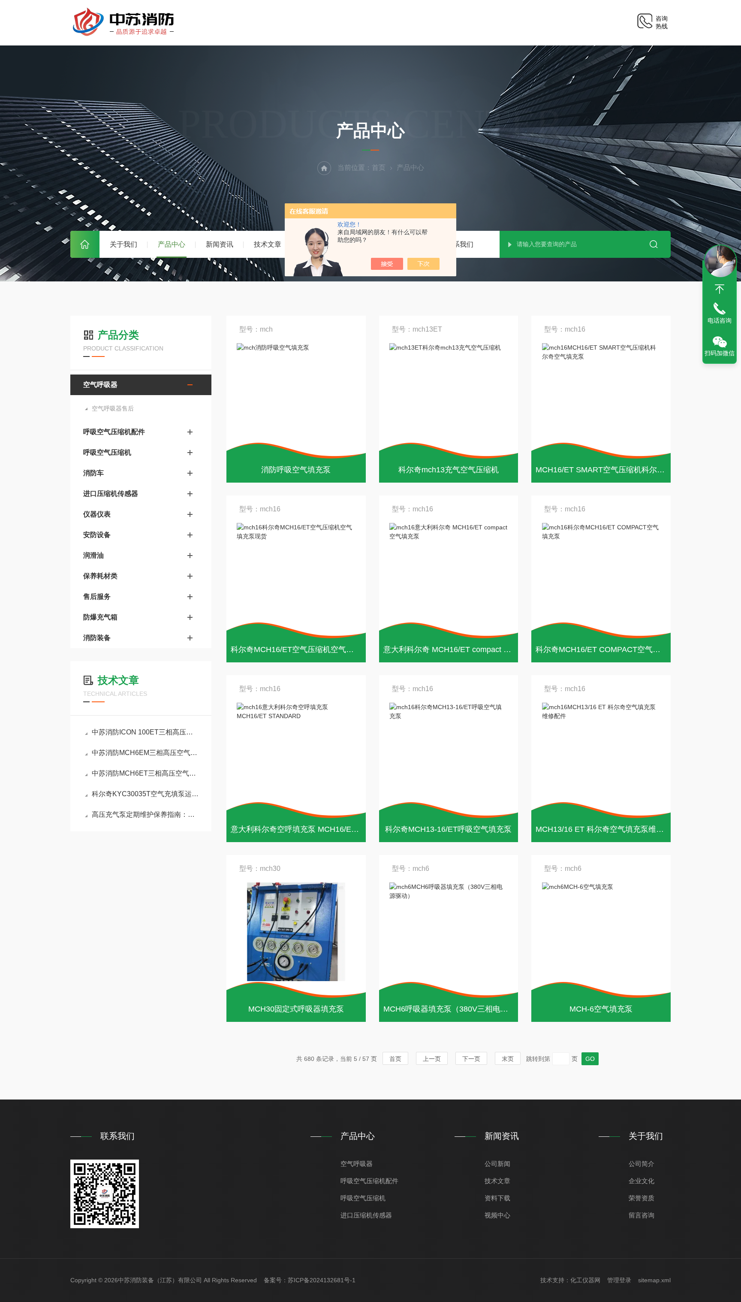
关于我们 (123, 244)
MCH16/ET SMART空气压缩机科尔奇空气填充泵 (619, 469)
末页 (508, 1058)
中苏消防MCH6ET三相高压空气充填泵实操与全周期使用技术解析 (145, 773)
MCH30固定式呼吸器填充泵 (296, 1009)
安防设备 (97, 534)
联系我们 (459, 244)
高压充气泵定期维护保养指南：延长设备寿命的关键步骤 (145, 814)
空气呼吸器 (100, 384)
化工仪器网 (585, 1280)
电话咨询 (720, 320)
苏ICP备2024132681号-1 (321, 1280)
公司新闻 (497, 1163)
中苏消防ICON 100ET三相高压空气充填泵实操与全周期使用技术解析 (145, 732)
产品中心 (171, 244)
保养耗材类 (100, 576)
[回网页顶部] (719, 289)
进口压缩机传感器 (110, 493)
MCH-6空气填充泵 (601, 1009)
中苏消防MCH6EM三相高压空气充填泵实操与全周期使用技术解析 (145, 752)
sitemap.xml (654, 1280)
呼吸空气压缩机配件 (114, 431)
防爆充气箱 (100, 617)
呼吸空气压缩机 (107, 452)
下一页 (471, 1058)
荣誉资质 (641, 1198)
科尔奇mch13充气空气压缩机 (448, 469)
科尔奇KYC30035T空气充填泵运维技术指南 (145, 794)
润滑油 (93, 555)
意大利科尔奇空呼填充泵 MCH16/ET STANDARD (315, 829)
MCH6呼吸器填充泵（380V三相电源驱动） (457, 1009)
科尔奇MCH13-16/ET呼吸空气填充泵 (448, 829)
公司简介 (641, 1163)
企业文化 (641, 1180)
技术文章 (267, 244)
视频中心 (497, 1215)
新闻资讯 (219, 244)
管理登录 (619, 1280)
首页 (84, 244)
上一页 (432, 1058)
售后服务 (97, 596)
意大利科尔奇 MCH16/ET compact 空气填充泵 (462, 649)
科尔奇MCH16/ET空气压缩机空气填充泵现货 (308, 649)
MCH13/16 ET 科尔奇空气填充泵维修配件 (607, 829)
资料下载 (497, 1198)
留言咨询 (641, 1215)
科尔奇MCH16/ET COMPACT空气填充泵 (606, 649)
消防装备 (97, 637)
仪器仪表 (97, 514)
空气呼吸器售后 (113, 408)
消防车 (93, 473)
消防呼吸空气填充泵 (296, 469)
